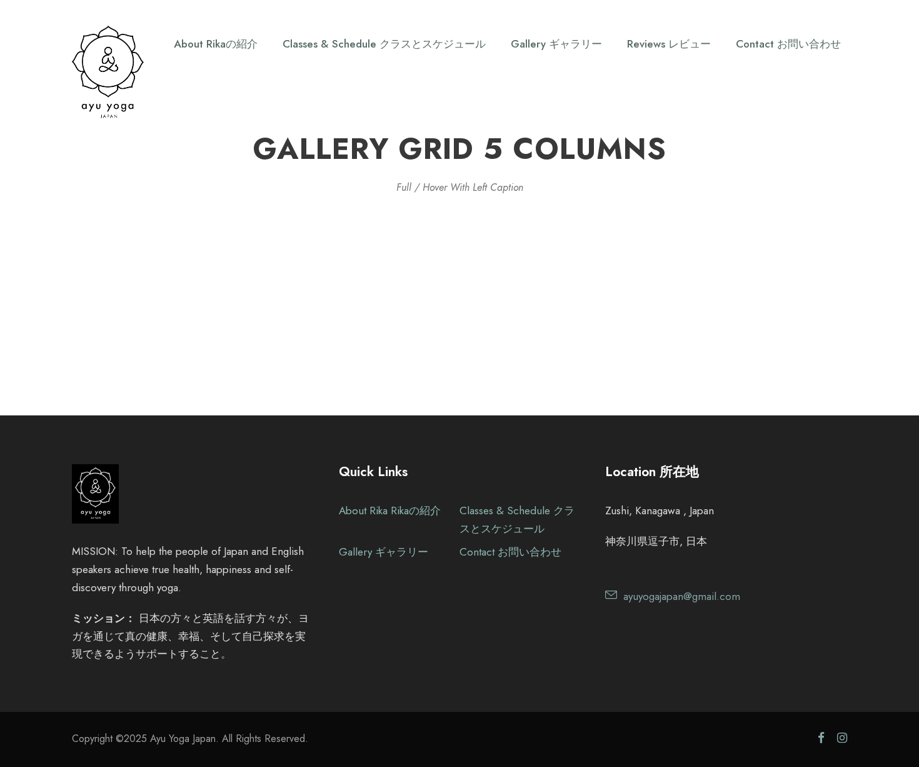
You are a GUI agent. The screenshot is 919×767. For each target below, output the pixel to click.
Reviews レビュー (669, 43)
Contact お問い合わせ (788, 43)
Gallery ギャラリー (556, 43)
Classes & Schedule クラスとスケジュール (384, 43)
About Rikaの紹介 (216, 43)
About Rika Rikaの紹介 (390, 510)
